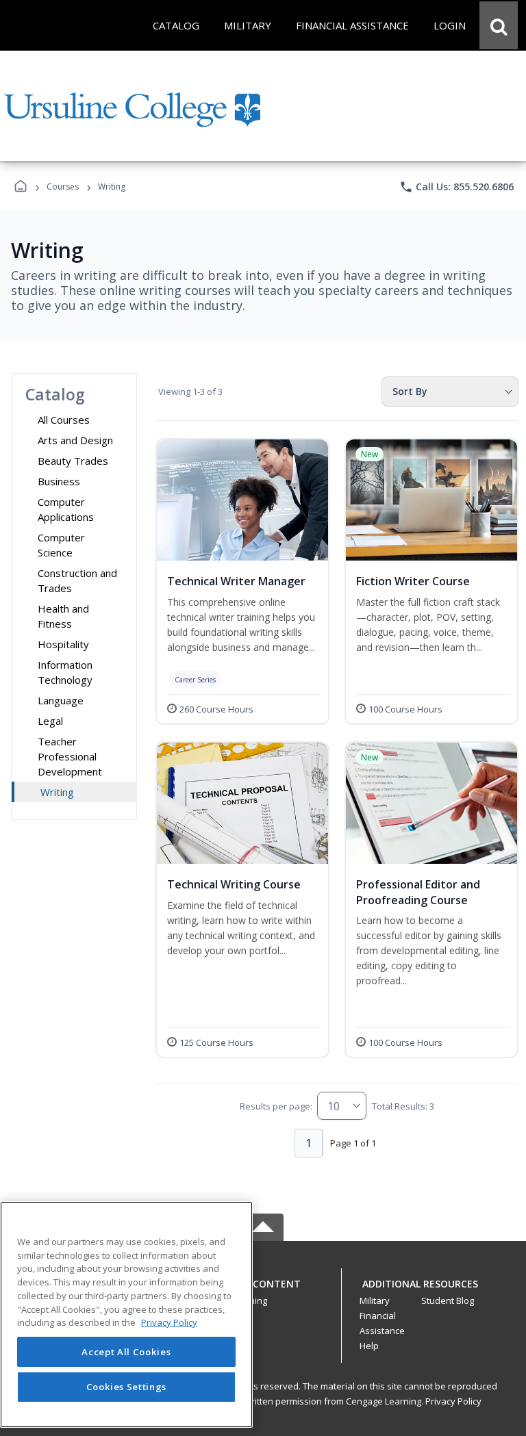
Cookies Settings (126, 1387)
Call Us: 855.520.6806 (456, 187)
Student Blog (447, 1300)
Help (369, 1345)
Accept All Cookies (126, 1352)
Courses (63, 186)
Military (375, 1300)
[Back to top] (263, 1291)
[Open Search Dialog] (498, 25)
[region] (126, 1314)
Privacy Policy (453, 1401)
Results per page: (276, 1106)
